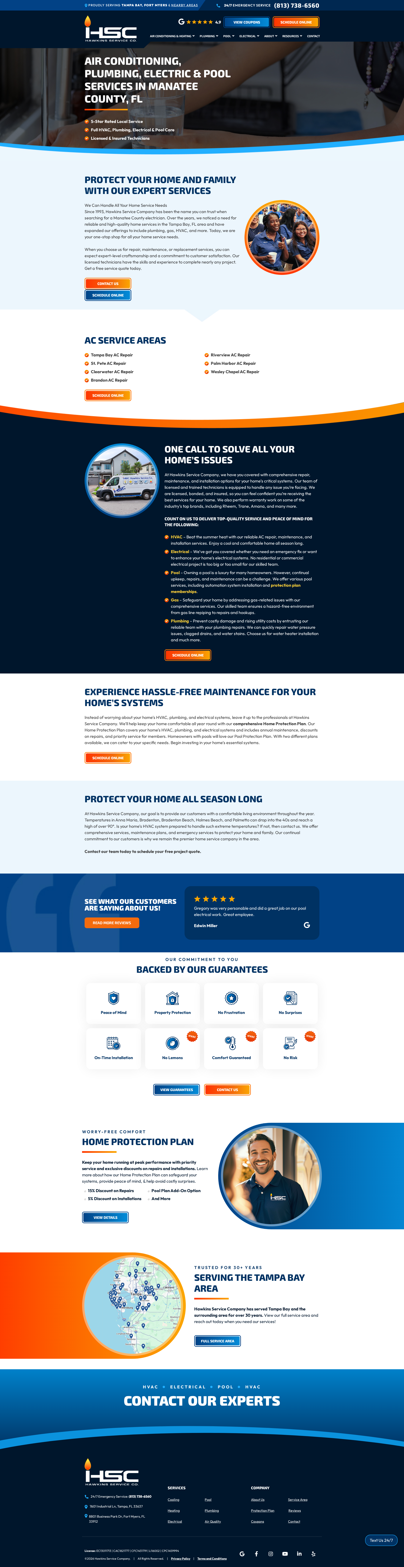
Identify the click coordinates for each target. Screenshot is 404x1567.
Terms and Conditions (212, 1558)
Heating (174, 1510)
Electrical (247, 36)
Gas (175, 599)
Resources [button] (290, 36)
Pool (227, 36)
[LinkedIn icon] (299, 1554)
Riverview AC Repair (230, 354)
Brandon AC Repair (109, 380)
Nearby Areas (184, 5)
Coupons (257, 1521)
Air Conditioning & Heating (170, 36)
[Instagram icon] (271, 1554)
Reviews (294, 1510)
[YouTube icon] (285, 1554)
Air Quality (213, 1521)
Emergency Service (247, 5)
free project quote (182, 851)
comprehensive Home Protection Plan (269, 723)
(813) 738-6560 (296, 5)
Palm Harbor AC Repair (233, 363)
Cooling (173, 1499)
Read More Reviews (112, 922)
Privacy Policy (180, 1558)
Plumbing (207, 36)
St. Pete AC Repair (108, 363)
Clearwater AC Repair (112, 371)
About (269, 36)
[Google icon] (242, 1554)
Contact (313, 36)
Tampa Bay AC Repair (112, 354)
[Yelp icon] (313, 1554)
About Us (257, 1499)
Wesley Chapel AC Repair (235, 371)
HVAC (177, 536)
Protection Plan (262, 1510)
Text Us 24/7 (381, 1540)
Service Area (297, 1499)
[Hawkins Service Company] (111, 27)
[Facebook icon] (256, 1554)
